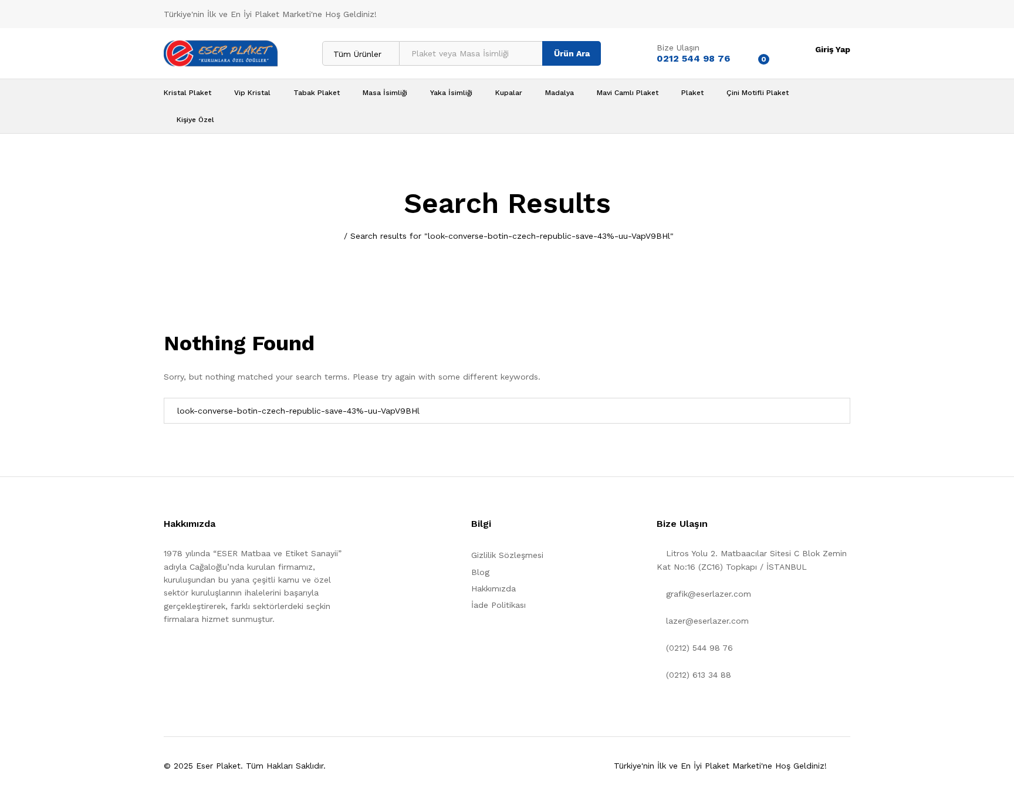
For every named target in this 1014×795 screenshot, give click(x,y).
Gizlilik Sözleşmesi (507, 555)
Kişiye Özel (195, 119)
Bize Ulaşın (678, 47)
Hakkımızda (493, 588)
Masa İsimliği (385, 92)
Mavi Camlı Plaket (627, 92)
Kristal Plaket (187, 92)
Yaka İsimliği (451, 92)
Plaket (692, 92)
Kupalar (508, 92)
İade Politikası (498, 605)
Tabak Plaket (316, 92)
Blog (480, 572)
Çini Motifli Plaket (757, 92)
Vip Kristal (252, 92)
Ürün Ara (572, 53)
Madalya (559, 92)
